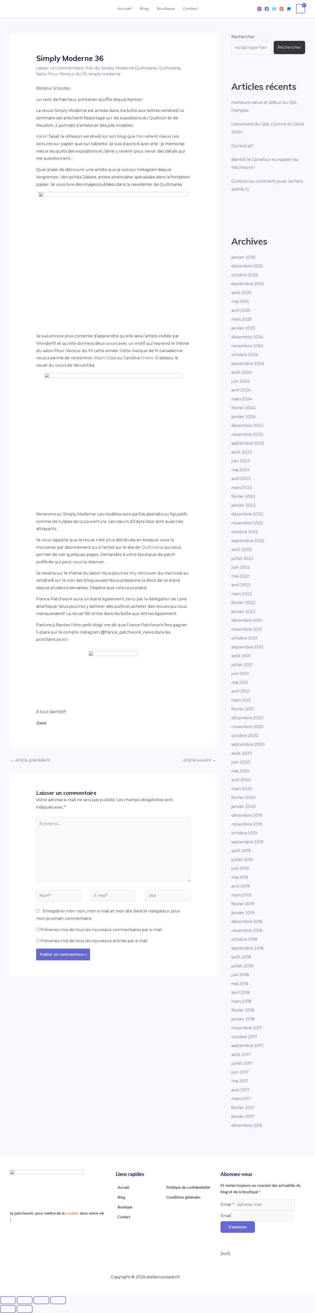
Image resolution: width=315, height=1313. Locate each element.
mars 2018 (241, 1001)
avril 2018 (240, 992)
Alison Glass (105, 358)
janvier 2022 (243, 611)
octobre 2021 (244, 638)
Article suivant (199, 760)
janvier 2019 (242, 912)
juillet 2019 (242, 859)
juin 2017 (240, 1072)
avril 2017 (240, 1090)
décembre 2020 (247, 718)
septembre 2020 (248, 744)
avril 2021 (240, 691)
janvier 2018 (243, 1019)
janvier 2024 (243, 416)
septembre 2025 (247, 283)
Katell (42, 136)
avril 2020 (241, 780)
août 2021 (241, 656)
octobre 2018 (244, 939)
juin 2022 (240, 567)
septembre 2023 (247, 443)
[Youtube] (274, 9)
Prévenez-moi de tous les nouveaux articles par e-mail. (94, 940)
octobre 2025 (244, 275)
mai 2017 (239, 1081)
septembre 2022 (247, 540)
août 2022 (241, 549)
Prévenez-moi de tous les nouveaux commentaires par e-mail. (101, 929)
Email (227, 1204)
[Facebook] (267, 9)
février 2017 (242, 1107)
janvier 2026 (243, 257)
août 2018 (241, 957)
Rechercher (243, 36)
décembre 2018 (246, 921)
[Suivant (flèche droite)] (24, 1309)
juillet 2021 (242, 664)
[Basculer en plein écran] (24, 1300)
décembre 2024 (247, 337)
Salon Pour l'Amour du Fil (61, 74)
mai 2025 (240, 301)
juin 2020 (240, 762)
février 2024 (243, 408)
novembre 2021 (246, 629)
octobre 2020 (244, 735)
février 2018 (242, 1010)
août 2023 (241, 452)
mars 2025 (241, 319)
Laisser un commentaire (59, 68)
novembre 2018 (246, 930)
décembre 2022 (247, 514)
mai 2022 (240, 576)
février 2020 (243, 797)
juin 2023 (240, 461)
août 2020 (241, 753)
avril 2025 (240, 310)
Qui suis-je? (242, 145)
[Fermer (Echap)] (58, 1300)
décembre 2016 (246, 1125)
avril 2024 (241, 390)
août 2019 (241, 850)
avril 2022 (241, 585)
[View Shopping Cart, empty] (300, 8)
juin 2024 (240, 381)
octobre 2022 (244, 532)
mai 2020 (240, 771)
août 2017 (241, 1054)
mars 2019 (241, 895)
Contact (190, 8)
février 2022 (243, 602)
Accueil (124, 8)
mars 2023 (241, 487)
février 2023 (243, 496)
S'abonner (237, 1227)
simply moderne (105, 74)
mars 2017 (241, 1098)
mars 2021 (241, 700)
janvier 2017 (242, 1116)
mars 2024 (241, 399)
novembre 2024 (247, 346)
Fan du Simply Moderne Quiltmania (121, 68)
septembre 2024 (247, 363)
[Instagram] (259, 9)
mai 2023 (240, 470)
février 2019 (242, 904)
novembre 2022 (247, 523)
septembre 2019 (247, 842)
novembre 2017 (246, 1028)
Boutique (166, 8)
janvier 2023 (243, 505)
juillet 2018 (242, 966)
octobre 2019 (244, 833)
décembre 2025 (247, 266)
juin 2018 (240, 974)
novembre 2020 (247, 726)
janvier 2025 (243, 328)
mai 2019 (239, 877)
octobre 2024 (244, 354)
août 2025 (241, 292)
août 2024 (241, 372)
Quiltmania (169, 68)
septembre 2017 (247, 1045)
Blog (144, 8)
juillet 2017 (242, 1063)
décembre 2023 (247, 425)
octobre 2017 (244, 1036)
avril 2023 (241, 478)
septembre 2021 (247, 647)
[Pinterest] (281, 9)
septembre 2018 (247, 948)
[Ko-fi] (289, 9)
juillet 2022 (242, 558)
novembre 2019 (246, 824)
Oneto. (147, 358)
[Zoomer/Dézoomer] (8, 1300)
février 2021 (242, 709)
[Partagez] (41, 1300)
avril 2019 (240, 886)
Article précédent (30, 760)
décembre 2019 (246, 815)
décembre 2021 (246, 620)
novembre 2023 (247, 434)
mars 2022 (241, 594)
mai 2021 (239, 682)
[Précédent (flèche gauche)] (8, 1309)
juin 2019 (240, 868)
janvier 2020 (243, 806)
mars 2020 (241, 788)
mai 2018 (240, 983)
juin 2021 (240, 673)
